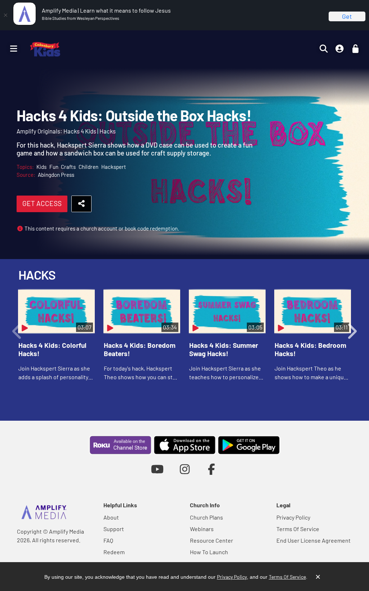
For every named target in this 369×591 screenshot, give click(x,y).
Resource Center (211, 540)
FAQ (108, 540)
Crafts (68, 166)
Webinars (202, 528)
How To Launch (209, 551)
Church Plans (206, 517)
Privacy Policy (293, 517)
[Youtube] (157, 469)
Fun (53, 166)
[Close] (5, 15)
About (111, 517)
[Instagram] (185, 469)
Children (88, 166)
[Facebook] (212, 469)
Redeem (114, 551)
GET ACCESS (42, 203)
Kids (41, 166)
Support (113, 528)
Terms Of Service (297, 528)
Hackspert (113, 166)
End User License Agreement (313, 540)
